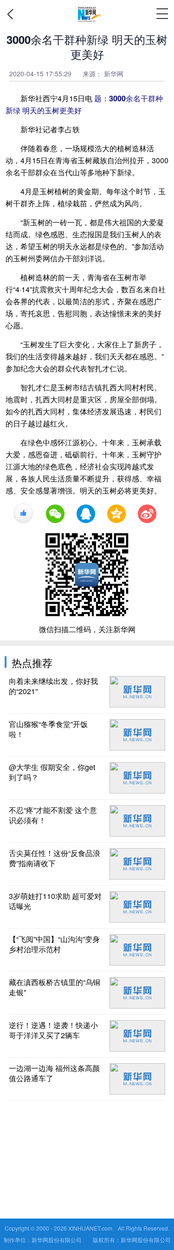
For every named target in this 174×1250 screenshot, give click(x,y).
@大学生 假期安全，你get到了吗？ (52, 772)
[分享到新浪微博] (147, 514)
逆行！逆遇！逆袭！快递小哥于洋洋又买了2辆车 (53, 1030)
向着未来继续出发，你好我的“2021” (53, 686)
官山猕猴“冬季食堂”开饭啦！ (48, 729)
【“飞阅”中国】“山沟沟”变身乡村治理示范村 (54, 944)
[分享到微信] (55, 514)
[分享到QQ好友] (86, 514)
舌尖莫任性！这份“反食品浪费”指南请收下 (54, 858)
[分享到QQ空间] (116, 514)
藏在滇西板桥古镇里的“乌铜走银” (54, 987)
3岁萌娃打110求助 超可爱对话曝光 (55, 901)
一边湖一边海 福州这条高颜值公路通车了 (54, 1073)
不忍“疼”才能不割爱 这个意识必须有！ (53, 815)
